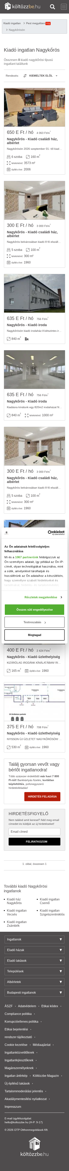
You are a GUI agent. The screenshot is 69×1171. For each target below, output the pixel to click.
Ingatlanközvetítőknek (19, 1052)
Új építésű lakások (17, 1083)
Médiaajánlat (41, 1044)
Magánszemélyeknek (19, 1068)
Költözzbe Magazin (46, 1075)
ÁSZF (9, 1006)
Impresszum (13, 1106)
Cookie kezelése (16, 1044)
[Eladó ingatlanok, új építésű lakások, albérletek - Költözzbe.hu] (34, 1146)
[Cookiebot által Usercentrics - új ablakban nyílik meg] (49, 532)
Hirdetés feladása (42, 796)
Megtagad (34, 634)
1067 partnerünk (26, 557)
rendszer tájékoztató (18, 1037)
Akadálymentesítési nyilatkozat (26, 1099)
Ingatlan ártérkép (16, 1075)
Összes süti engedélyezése (34, 609)
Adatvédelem (27, 1006)
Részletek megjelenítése (41, 597)
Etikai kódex (49, 1006)
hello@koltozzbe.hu (16, 1122)
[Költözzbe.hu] (22, 6)
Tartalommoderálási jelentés (24, 1091)
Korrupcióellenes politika (21, 1021)
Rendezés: (12, 75)
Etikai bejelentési (16, 1029)
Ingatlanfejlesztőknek (19, 1060)
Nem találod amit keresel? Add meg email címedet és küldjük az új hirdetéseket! (34, 821)
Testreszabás (32, 622)
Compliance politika (18, 1013)
